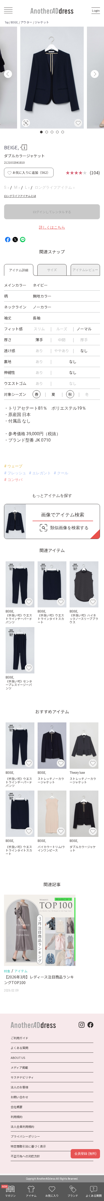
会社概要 (16, 1107)
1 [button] (41, 132)
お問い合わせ (19, 1097)
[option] (52, 78)
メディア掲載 (19, 1067)
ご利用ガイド (19, 1038)
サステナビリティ (22, 1077)
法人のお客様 (19, 1087)
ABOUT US (18, 1057)
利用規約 (16, 1116)
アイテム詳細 (18, 269)
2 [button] (47, 132)
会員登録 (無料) (85, 1153)
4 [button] (57, 132)
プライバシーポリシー (25, 1136)
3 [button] (52, 132)
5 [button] (63, 132)
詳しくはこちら (52, 227)
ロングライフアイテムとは (20, 196)
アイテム (20, 971)
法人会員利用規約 (22, 1126)
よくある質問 (19, 1048)
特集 (7, 971)
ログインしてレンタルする (52, 211)
